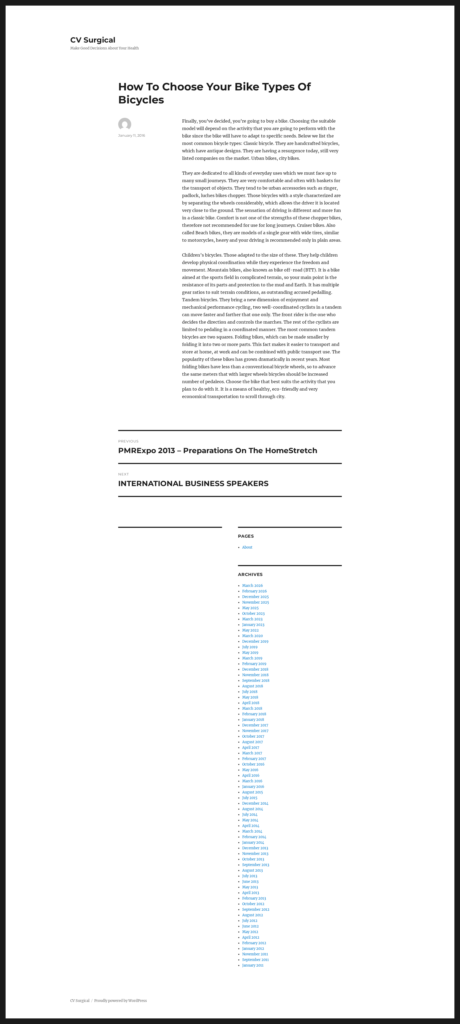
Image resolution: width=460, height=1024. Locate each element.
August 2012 (252, 915)
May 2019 (250, 652)
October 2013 (253, 859)
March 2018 (252, 708)
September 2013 (255, 865)
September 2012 (255, 909)
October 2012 (253, 904)
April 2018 (250, 703)
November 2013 (255, 853)
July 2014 (249, 814)
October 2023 (253, 613)
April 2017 (250, 747)
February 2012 (254, 943)
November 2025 (255, 602)
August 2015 (252, 792)
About (247, 547)
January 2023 (253, 624)
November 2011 (255, 954)
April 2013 (250, 893)
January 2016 (253, 786)
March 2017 (252, 753)
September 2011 (255, 960)
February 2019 (254, 664)
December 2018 (255, 669)
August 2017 (252, 742)
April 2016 (251, 775)
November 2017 (255, 731)
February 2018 (254, 714)
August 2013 (252, 870)
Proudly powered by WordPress (120, 1000)
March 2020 (252, 636)
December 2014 (255, 803)
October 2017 (253, 736)
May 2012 (250, 932)
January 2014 (253, 842)
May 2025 (250, 608)
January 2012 (253, 948)
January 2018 (253, 719)
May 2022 (250, 630)
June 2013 (250, 881)
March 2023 (252, 619)
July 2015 (249, 798)
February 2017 (254, 758)
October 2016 (253, 764)
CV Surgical (92, 39)
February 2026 (254, 591)
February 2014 (254, 837)
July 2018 (249, 691)
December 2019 (255, 641)
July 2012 (249, 920)
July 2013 (249, 876)
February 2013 (254, 898)
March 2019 (252, 658)
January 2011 (253, 965)
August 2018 (252, 686)
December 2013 (255, 848)
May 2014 (250, 820)
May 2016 (250, 770)
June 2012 (250, 926)
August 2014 (252, 809)
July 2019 (250, 647)
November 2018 (255, 675)
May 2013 (250, 887)
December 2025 (255, 597)
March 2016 (252, 781)
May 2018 (250, 697)
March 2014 (252, 831)
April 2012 (250, 937)
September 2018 (255, 680)
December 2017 (255, 725)
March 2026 (252, 585)
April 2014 (250, 826)
